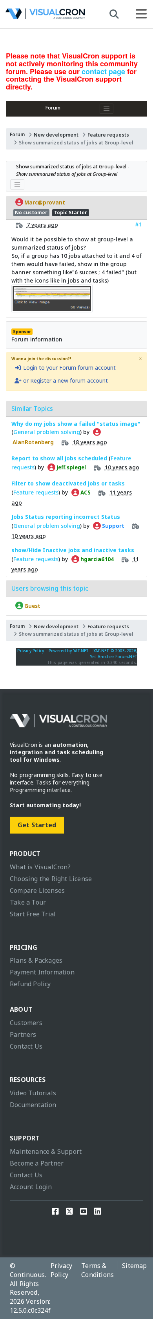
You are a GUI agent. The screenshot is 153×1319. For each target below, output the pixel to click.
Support (112, 525)
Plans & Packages (36, 960)
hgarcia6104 (96, 559)
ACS (85, 492)
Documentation (33, 1104)
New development (56, 134)
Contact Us (26, 1046)
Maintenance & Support (46, 1151)
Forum (53, 107)
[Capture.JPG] (52, 308)
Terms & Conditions (97, 1270)
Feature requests (108, 134)
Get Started (37, 825)
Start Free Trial (33, 914)
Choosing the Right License (51, 878)
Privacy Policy (30, 650)
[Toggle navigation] (107, 109)
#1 (138, 224)
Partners (23, 1034)
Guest (31, 605)
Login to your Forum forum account (69, 367)
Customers (26, 1022)
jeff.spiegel (70, 467)
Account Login (31, 1186)
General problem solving (46, 432)
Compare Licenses (37, 890)
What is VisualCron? (40, 867)
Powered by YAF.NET (69, 650)
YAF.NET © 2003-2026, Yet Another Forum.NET (113, 653)
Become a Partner (37, 1163)
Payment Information (42, 972)
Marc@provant (44, 202)
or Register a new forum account (65, 380)
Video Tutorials (33, 1093)
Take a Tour (28, 902)
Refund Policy (30, 984)
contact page (103, 71)
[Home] (45, 16)
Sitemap (134, 1265)
